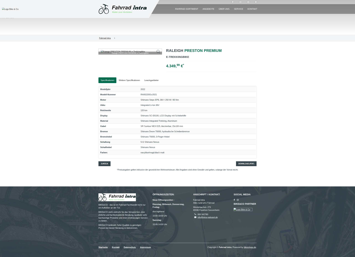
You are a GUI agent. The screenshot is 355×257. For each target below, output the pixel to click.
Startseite (103, 247)
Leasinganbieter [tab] (151, 80)
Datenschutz (130, 247)
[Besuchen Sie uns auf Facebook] (232, 2)
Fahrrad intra (105, 38)
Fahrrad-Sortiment (186, 9)
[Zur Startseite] (122, 9)
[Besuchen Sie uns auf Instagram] (240, 2)
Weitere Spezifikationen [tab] (129, 80)
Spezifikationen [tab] (107, 80)
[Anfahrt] (256, 2)
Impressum (145, 247)
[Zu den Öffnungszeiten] (248, 2)
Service (238, 9)
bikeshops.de (250, 247)
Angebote (208, 9)
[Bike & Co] (243, 209)
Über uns (224, 9)
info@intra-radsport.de (208, 217)
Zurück (104, 164)
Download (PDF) (246, 164)
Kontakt (252, 9)
